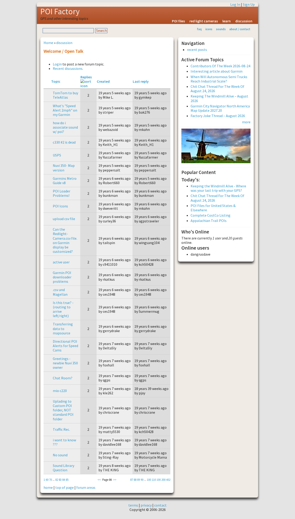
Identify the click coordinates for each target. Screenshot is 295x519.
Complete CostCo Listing (210, 215)
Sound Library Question (63, 467)
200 (163, 479)
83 (60, 479)
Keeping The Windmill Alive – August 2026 (219, 98)
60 (47, 479)
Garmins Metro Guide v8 (65, 180)
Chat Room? (62, 378)
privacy (146, 505)
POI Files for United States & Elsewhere (213, 207)
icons (208, 29)
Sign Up (249, 4)
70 (50, 479)
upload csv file (64, 218)
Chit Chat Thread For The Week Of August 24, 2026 (217, 88)
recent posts (197, 49)
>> (114, 479)
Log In (235, 4)
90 (142, 479)
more (246, 122)
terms (133, 505)
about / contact (239, 29)
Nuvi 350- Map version (64, 167)
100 (149, 479)
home (48, 487)
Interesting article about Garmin (216, 71)
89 (138, 479)
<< (99, 479)
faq (199, 29)
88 (135, 479)
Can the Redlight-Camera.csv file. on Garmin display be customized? (65, 240)
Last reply (141, 81)
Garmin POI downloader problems (62, 277)
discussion (243, 21)
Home (48, 42)
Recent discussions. (68, 68)
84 (63, 479)
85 (67, 479)
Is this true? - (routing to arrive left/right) (63, 309)
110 (154, 479)
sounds (221, 29)
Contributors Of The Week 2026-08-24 (220, 66)
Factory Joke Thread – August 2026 (218, 115)
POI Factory (60, 11)
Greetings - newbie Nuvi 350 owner (65, 363)
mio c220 (60, 390)
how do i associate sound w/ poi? (65, 127)
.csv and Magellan (60, 291)
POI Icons (60, 206)
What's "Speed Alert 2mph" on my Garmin (65, 110)
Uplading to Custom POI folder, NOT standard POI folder (63, 410)
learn (226, 21)
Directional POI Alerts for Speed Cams (65, 345)
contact (160, 505)
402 (168, 479)
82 (56, 479)
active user (61, 262)
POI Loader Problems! (61, 193)
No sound (60, 455)
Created (103, 81)
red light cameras (203, 21)
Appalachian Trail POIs (209, 220)
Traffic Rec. (61, 429)
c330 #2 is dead (64, 142)
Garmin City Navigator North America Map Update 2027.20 (220, 108)
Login (57, 64)
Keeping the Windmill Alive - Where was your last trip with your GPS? (218, 188)
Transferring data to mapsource (63, 328)
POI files (178, 21)
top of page (64, 487)
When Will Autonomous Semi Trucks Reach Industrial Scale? (219, 78)
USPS (57, 155)
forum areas (85, 487)
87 (131, 479)
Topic (55, 81)
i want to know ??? (64, 442)
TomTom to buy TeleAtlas (65, 95)
